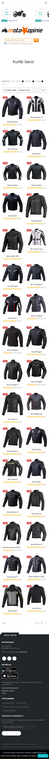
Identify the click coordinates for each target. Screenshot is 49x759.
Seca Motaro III (36, 544)
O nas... (4, 693)
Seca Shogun (36, 352)
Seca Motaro (12, 149)
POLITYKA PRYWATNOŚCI (10, 688)
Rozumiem (43, 756)
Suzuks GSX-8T (12, 20)
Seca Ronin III (36, 221)
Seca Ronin (12, 216)
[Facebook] (4, 658)
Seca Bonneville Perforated (12, 547)
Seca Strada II (12, 350)
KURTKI (37, 81)
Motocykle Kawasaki (9, 710)
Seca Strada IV (12, 385)
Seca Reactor (12, 122)
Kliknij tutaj (23, 652)
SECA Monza (12, 479)
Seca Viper (36, 482)
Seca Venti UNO (12, 256)
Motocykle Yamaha (9, 707)
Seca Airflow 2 (12, 451)
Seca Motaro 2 (12, 512)
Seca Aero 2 (12, 419)
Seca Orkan (12, 611)
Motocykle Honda (8, 703)
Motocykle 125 (21, 703)
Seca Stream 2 (36, 117)
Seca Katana (36, 185)
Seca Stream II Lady (36, 577)
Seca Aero (36, 154)
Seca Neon (12, 318)
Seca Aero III (36, 514)
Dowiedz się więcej (29, 756)
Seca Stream (12, 286)
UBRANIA (28, 81)
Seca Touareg (36, 316)
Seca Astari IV (12, 577)
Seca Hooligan (36, 382)
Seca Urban (36, 608)
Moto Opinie (16, 81)
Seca (4, 84)
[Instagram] (14, 658)
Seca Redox (36, 450)
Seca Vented (12, 185)
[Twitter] (9, 658)
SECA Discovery (36, 249)
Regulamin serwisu (8, 691)
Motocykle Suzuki (23, 707)
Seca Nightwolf (36, 414)
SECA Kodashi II (36, 285)
